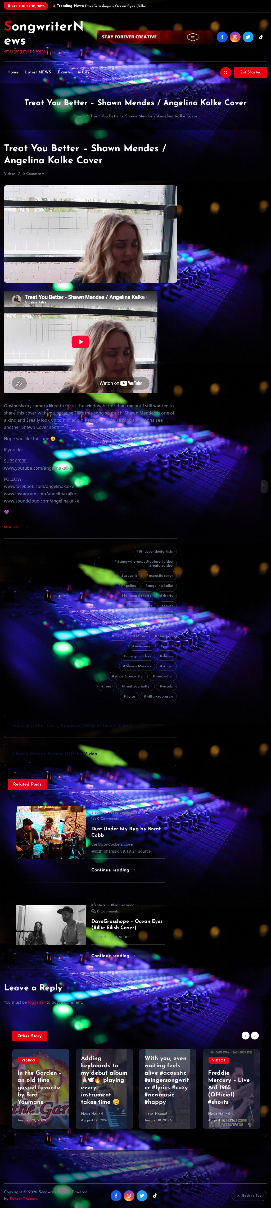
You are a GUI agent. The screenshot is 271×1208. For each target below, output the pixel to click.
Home (13, 72)
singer (167, 666)
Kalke (143, 626)
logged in (37, 1002)
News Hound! (28, 1114)
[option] (40, 1089)
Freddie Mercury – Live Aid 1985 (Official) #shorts (165, 1087)
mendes (166, 626)
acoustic (130, 576)
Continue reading (111, 870)
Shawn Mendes (138, 666)
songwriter (164, 676)
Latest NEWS (38, 72)
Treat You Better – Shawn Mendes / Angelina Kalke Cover (143, 116)
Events (64, 72)
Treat (108, 687)
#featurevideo (122, 813)
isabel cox (118, 626)
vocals (167, 687)
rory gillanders (138, 656)
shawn (167, 656)
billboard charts (137, 596)
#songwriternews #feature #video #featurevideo (145, 564)
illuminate (164, 616)
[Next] (255, 1036)
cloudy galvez (140, 606)
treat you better (137, 687)
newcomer (143, 646)
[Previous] (246, 1036)
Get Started (250, 72)
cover (168, 606)
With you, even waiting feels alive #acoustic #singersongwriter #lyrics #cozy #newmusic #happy (103, 1080)
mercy (119, 636)
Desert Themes (23, 1199)
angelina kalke (160, 586)
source (11, 526)
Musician (165, 636)
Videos (10, 174)
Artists (83, 72)
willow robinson (160, 697)
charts (167, 596)
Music (141, 636)
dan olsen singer (130, 616)
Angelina (128, 586)
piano (168, 646)
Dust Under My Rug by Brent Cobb (229, 1095)
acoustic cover (161, 576)
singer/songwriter (129, 676)
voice (131, 697)
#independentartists (156, 552)
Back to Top (251, 1195)
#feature (98, 813)
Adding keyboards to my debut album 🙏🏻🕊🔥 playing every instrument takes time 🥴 (40, 1080)
